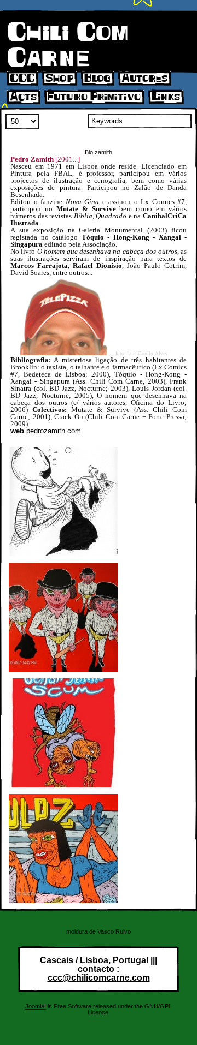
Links (166, 97)
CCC (22, 78)
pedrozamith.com (53, 431)
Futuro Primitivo (94, 97)
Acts (23, 97)
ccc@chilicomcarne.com (99, 977)
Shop (59, 78)
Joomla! (35, 1006)
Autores (144, 78)
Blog (97, 78)
